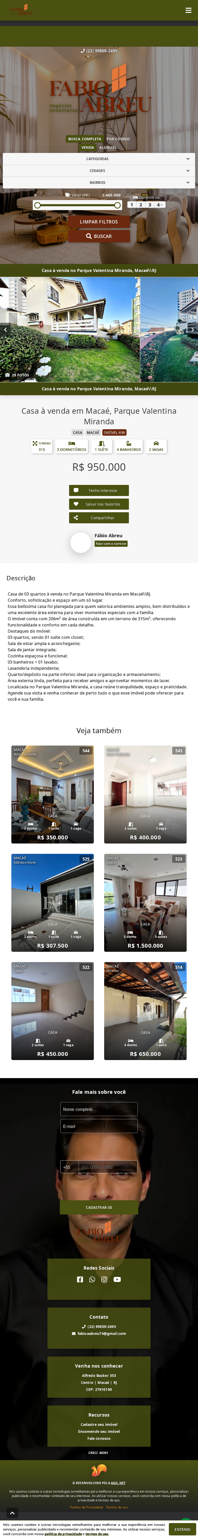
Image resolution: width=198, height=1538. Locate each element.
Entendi (182, 1529)
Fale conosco (99, 1438)
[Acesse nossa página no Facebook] (80, 1279)
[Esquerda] (5, 329)
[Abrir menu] (188, 10)
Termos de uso (117, 1507)
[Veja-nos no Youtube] (117, 1279)
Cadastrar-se (99, 1207)
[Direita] (192, 329)
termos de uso (97, 1534)
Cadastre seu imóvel (99, 1424)
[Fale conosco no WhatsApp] (92, 1279)
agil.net (118, 1483)
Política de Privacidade (86, 1507)
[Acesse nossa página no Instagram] (104, 1279)
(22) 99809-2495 (101, 51)
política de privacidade (63, 1534)
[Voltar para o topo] (12, 1513)
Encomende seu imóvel (99, 1431)
